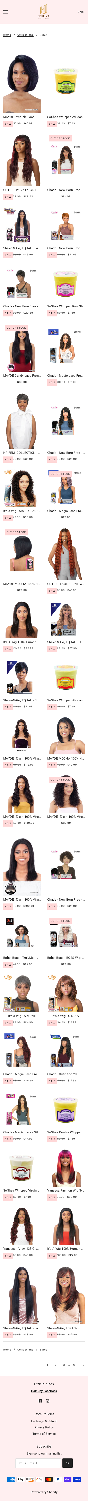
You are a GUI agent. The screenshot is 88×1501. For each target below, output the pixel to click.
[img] (40, 1401)
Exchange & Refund (44, 1421)
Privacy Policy (44, 1427)
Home (7, 34)
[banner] (43, 11)
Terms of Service (44, 1434)
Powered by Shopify (44, 1492)
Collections (25, 34)
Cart (81, 11)
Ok (67, 1463)
